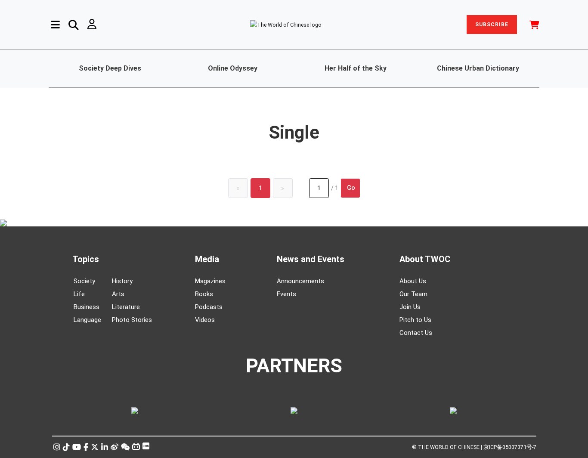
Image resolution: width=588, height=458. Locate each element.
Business (86, 307)
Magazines (210, 281)
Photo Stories (132, 320)
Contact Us (415, 333)
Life (79, 294)
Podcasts (209, 307)
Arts (118, 294)
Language (87, 320)
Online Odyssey (232, 68)
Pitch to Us (415, 320)
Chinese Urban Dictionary (478, 68)
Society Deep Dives (110, 68)
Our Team (413, 294)
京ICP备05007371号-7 (509, 447)
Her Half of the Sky (356, 68)
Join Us (410, 307)
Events (286, 294)
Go (351, 187)
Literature (126, 307)
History (122, 281)
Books (204, 294)
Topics (85, 259)
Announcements (300, 281)
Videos (205, 320)
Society (84, 281)
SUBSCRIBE (491, 25)
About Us (412, 281)
